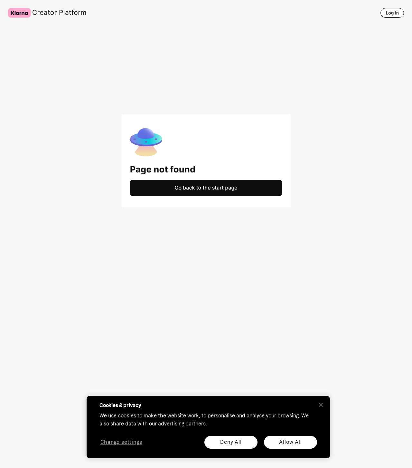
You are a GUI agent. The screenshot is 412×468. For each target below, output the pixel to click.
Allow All (290, 442)
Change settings (121, 442)
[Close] (321, 405)
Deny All (230, 442)
